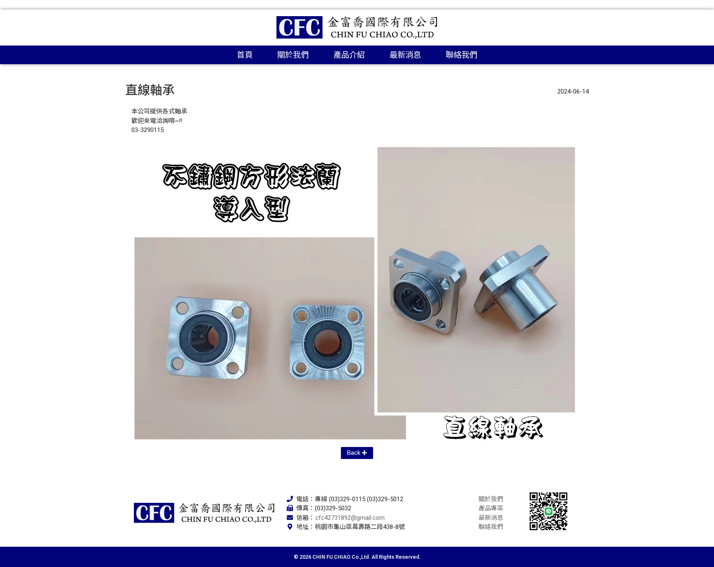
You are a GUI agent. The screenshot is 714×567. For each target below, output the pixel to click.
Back (353, 452)
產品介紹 (349, 55)
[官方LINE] (548, 511)
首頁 (244, 55)
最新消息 (405, 55)
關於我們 (293, 55)
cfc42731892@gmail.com (350, 517)
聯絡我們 (461, 55)
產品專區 (490, 508)
